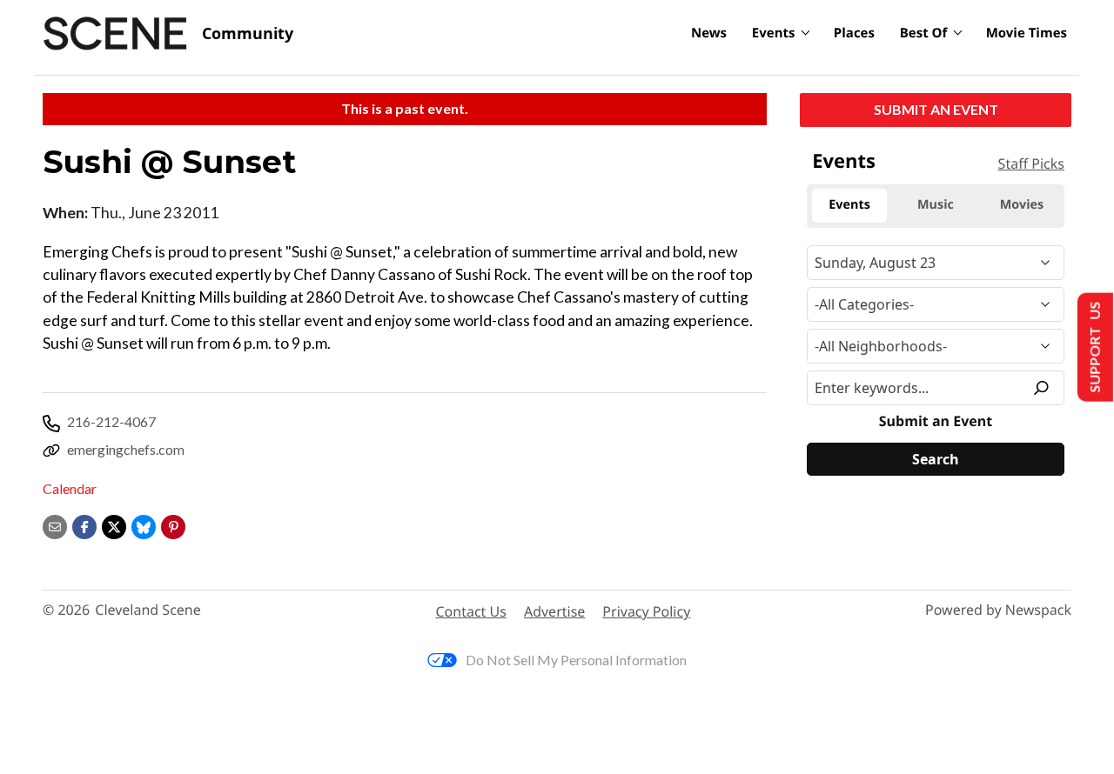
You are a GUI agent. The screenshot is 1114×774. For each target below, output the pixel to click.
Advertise (554, 611)
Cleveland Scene (148, 610)
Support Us (1093, 347)
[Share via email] (55, 525)
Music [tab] (935, 205)
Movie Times (1026, 33)
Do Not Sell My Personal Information (576, 659)
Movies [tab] (1022, 205)
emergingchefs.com (126, 449)
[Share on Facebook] (84, 525)
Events (773, 33)
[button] (173, 525)
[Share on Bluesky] (143, 525)
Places (854, 33)
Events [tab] (849, 205)
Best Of (924, 33)
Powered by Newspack (998, 610)
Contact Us (471, 611)
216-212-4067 (111, 421)
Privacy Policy (646, 611)
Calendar (70, 488)
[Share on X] (114, 525)
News (709, 33)
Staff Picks (1031, 163)
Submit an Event (936, 109)
